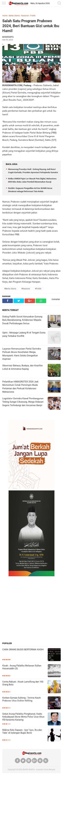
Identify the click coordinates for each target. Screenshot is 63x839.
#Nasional (25, 289)
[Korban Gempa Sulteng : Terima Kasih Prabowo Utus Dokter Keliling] (54, 703)
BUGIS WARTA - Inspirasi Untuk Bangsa (39, 769)
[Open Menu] (4, 3)
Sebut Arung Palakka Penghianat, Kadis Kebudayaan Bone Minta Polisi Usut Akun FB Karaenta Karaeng (23, 716)
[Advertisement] (31, 609)
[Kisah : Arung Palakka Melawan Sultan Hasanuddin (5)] (54, 671)
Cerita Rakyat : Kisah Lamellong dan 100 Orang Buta (22, 683)
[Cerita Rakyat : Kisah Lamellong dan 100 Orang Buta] (54, 687)
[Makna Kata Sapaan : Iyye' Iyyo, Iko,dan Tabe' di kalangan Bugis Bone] (54, 735)
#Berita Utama (10, 289)
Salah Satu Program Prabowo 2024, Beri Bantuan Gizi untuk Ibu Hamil (30, 26)
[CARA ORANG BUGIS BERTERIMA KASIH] (54, 655)
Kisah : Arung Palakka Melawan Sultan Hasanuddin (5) (21, 667)
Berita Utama (14, 16)
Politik (32, 16)
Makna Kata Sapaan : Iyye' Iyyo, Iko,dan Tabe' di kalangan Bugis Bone (22, 731)
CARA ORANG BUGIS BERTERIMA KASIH (23, 649)
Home (4, 16)
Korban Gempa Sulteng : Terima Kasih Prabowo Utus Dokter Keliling (21, 699)
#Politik (38, 289)
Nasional (25, 16)
